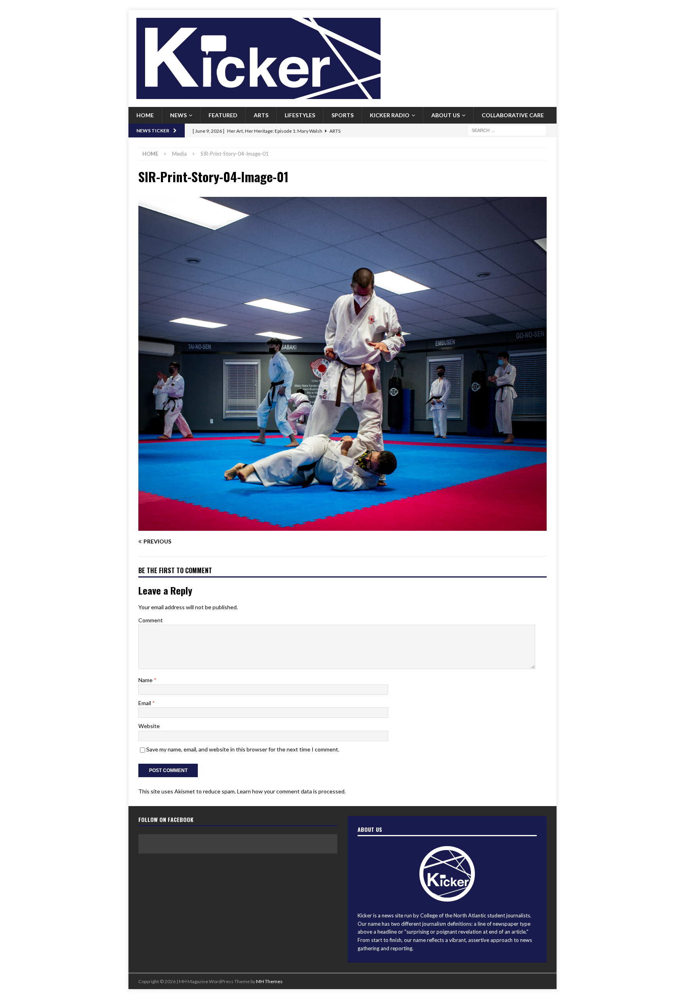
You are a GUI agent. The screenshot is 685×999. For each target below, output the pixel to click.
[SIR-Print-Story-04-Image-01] (342, 525)
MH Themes (269, 981)
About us (445, 115)
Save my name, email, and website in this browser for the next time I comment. (242, 749)
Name (146, 680)
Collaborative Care (513, 115)
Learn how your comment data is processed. (291, 791)
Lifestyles (300, 115)
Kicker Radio (389, 115)
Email (145, 703)
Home (145, 115)
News (178, 115)
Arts (261, 115)
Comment (150, 620)
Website (149, 726)
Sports (342, 115)
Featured (223, 115)
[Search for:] (507, 129)
